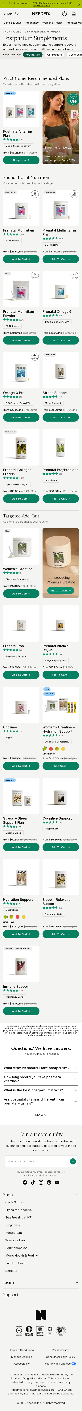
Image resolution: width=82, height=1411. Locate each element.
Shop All (18, 32)
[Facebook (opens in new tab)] (25, 1182)
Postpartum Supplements (43, 32)
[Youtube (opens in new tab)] (57, 1182)
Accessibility (22, 1363)
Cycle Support (15, 1202)
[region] (41, 4)
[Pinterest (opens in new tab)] (49, 1182)
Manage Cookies (21, 1356)
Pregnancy (32, 22)
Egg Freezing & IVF (18, 1217)
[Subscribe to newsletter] (73, 1161)
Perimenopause (16, 1248)
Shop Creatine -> (60, 590)
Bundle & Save (13, 22)
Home (6, 32)
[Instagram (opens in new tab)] (41, 1182)
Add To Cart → (21, 259)
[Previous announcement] (3, 4)
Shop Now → (21, 160)
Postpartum (32, 54)
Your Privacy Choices (58, 1363)
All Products (54, 54)
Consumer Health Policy (60, 1356)
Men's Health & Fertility (21, 1255)
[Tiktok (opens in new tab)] (33, 1182)
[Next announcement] (79, 4)
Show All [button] (41, 1115)
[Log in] (64, 13)
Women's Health (52, 22)
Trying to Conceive (18, 1210)
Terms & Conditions (22, 1349)
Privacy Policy (60, 1349)
